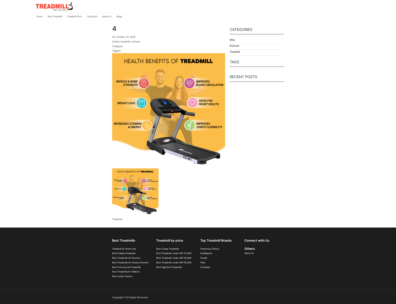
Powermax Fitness (209, 248)
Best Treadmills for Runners (126, 258)
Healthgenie (206, 253)
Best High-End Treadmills (169, 267)
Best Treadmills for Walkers (126, 271)
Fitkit (202, 262)
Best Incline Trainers (122, 276)
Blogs (119, 16)
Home (40, 16)
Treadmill (235, 52)
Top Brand (92, 16)
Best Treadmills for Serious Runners (130, 262)
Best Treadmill (55, 16)
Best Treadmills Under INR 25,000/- (174, 253)
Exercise (234, 45)
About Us (107, 16)
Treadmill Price (74, 16)
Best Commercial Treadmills (126, 267)
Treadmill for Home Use (124, 248)
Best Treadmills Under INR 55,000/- (174, 262)
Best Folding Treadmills (124, 253)
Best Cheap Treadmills (167, 248)
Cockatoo (205, 267)
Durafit (203, 258)
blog (232, 39)
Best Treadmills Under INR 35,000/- (174, 258)
